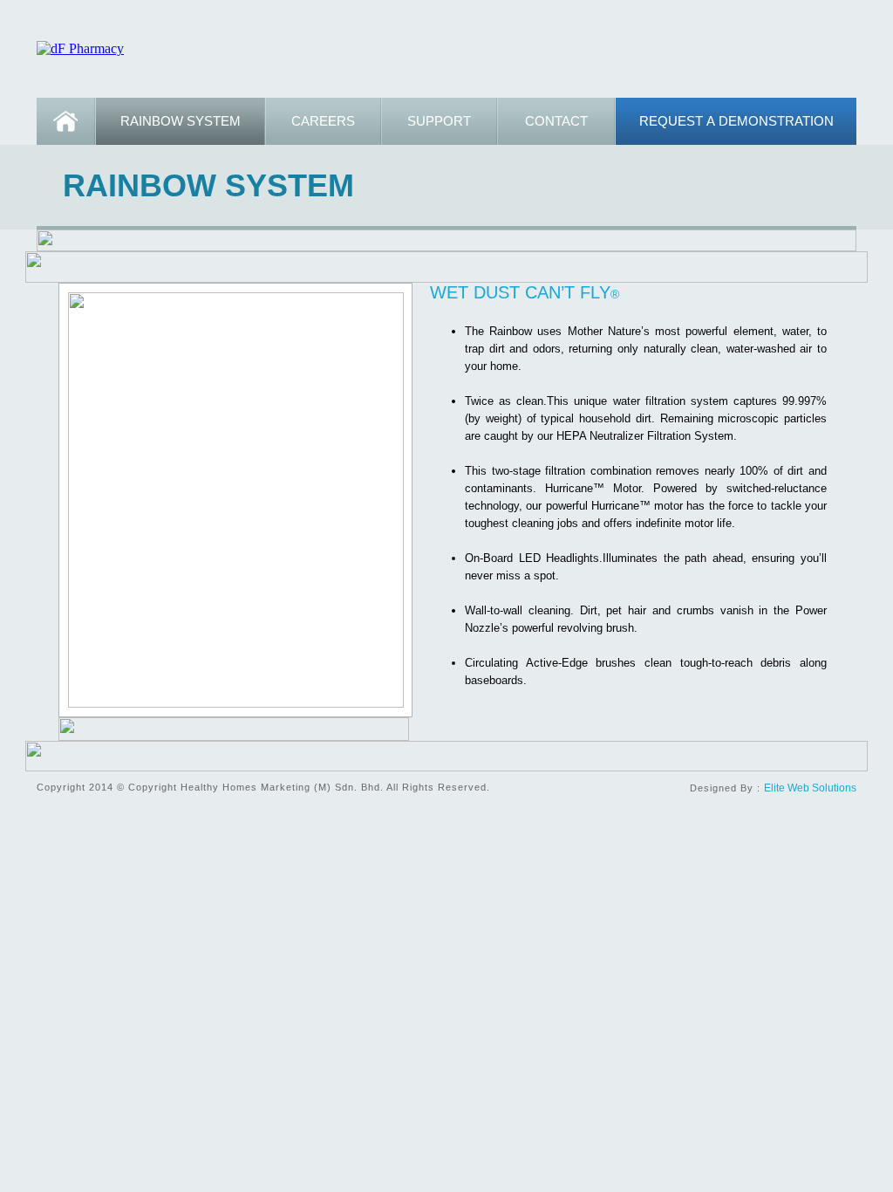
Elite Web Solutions (810, 788)
